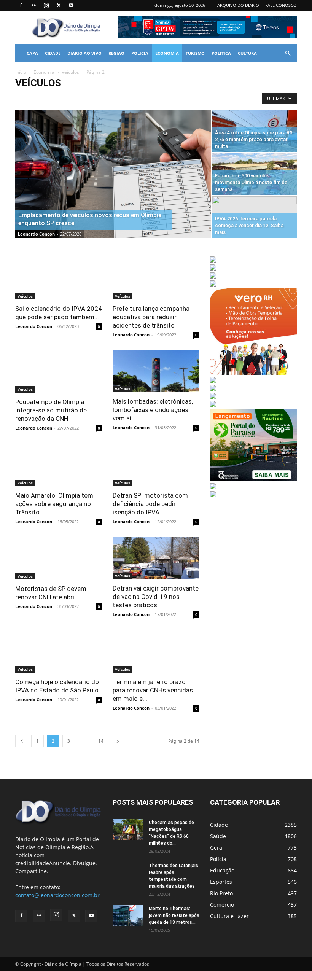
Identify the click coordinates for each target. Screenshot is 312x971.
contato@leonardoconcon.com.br (57, 895)
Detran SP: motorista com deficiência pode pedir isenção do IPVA (150, 504)
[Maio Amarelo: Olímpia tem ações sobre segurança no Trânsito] (58, 464)
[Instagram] (46, 5)
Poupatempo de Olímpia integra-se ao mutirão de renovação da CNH (51, 410)
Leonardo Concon (36, 234)
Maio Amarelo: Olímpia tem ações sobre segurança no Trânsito (54, 504)
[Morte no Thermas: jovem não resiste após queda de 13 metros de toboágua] (128, 915)
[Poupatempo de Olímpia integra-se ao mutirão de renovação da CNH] (58, 371)
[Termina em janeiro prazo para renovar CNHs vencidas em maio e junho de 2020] (156, 651)
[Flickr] (33, 5)
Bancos (58, 98)
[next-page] (117, 741)
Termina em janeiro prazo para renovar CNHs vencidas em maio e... (153, 690)
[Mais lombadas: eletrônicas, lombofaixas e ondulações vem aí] (156, 371)
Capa (32, 53)
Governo (133, 98)
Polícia (139, 53)
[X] (58, 5)
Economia (167, 53)
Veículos (70, 72)
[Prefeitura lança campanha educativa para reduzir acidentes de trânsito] (156, 277)
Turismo (195, 53)
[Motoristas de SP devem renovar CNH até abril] (58, 558)
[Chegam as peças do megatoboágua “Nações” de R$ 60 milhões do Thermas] (128, 829)
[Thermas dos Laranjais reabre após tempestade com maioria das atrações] (128, 872)
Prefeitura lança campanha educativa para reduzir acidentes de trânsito (151, 317)
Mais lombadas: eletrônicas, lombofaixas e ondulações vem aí (153, 410)
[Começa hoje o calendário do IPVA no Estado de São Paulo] (58, 651)
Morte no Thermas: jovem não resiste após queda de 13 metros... (174, 915)
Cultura (247, 53)
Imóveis (158, 98)
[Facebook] (21, 5)
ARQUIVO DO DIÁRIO (238, 5)
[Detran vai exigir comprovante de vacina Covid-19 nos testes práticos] (156, 558)
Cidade (52, 53)
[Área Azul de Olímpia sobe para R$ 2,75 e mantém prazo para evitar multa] (254, 131)
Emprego (108, 98)
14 (100, 741)
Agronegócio (30, 98)
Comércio (82, 98)
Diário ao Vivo (84, 53)
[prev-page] (21, 741)
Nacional (182, 98)
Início (20, 72)
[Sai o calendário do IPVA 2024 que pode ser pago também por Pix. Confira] (58, 277)
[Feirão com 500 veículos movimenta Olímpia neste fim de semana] (254, 174)
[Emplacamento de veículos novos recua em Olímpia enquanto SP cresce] (113, 174)
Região (116, 53)
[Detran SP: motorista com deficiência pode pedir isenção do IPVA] (156, 464)
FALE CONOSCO (281, 5)
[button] (288, 53)
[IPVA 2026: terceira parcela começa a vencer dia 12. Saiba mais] (254, 217)
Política (221, 53)
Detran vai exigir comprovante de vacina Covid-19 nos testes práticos (156, 596)
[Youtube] (71, 5)
